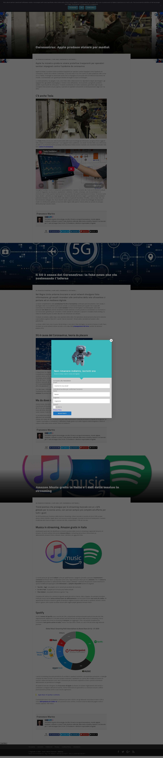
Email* (55, 382)
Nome (55, 391)
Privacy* (55, 404)
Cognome (56, 397)
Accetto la (59, 407)
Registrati (62, 413)
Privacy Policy (57, 410)
